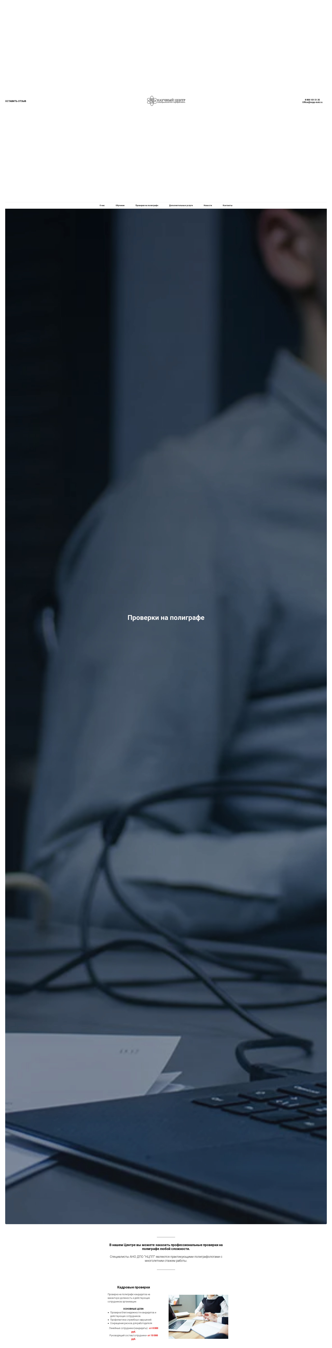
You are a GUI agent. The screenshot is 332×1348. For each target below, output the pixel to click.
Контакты (227, 205)
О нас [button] (102, 205)
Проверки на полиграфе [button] (147, 205)
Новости (208, 205)
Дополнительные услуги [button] (181, 205)
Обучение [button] (120, 205)
